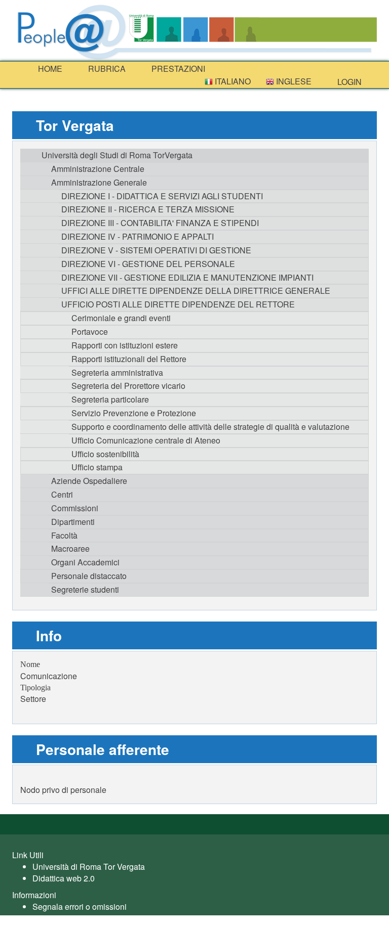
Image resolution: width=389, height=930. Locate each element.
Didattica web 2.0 (63, 878)
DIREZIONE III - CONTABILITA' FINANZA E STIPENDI (160, 223)
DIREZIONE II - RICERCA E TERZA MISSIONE (148, 209)
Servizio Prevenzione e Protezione (133, 413)
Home (49, 68)
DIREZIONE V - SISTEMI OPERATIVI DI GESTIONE (156, 250)
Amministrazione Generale (99, 182)
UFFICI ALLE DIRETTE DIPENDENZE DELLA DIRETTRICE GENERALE (195, 290)
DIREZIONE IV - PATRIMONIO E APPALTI (137, 236)
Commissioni (74, 508)
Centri (62, 494)
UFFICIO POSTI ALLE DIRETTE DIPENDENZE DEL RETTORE (178, 304)
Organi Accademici (85, 562)
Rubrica (106, 68)
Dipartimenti (73, 521)
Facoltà (64, 535)
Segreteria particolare (110, 399)
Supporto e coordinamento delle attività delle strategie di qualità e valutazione (210, 426)
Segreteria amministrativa (117, 372)
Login (348, 81)
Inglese (293, 81)
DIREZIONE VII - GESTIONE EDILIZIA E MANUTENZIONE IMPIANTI (187, 277)
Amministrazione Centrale (97, 168)
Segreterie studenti (85, 589)
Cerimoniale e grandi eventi (121, 318)
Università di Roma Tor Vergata (88, 866)
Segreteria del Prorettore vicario (128, 385)
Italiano (232, 81)
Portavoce (89, 331)
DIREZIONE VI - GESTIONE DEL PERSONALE (148, 264)
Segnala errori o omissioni (79, 906)
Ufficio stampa (97, 467)
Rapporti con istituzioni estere (124, 345)
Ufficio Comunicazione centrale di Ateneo (145, 440)
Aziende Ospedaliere (89, 480)
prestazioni (177, 68)
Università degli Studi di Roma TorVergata (117, 155)
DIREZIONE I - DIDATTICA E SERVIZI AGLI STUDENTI (162, 196)
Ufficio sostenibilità (105, 454)
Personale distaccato (89, 576)
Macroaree (70, 548)
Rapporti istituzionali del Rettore (128, 359)
